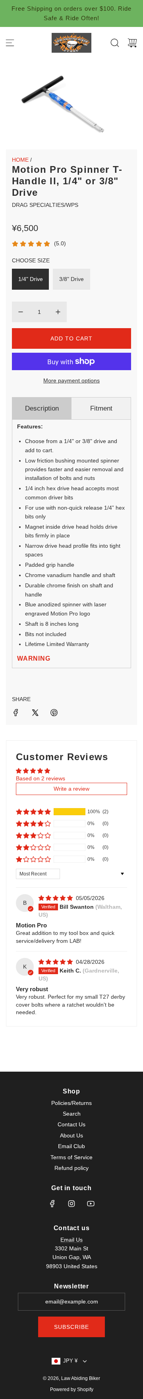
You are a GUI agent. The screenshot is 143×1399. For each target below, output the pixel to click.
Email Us (71, 1240)
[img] (56, 898)
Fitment (101, 408)
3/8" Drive (71, 279)
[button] (33, 811)
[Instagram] (71, 1203)
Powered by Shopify (71, 1389)
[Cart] (132, 43)
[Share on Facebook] (16, 714)
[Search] (115, 43)
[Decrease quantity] (20, 312)
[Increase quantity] (58, 312)
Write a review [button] (71, 789)
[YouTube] (90, 1203)
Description (42, 408)
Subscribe (71, 1327)
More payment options (71, 380)
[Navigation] (10, 43)
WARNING (33, 658)
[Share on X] (35, 714)
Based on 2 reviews (40, 778)
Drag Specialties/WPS (45, 205)
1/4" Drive (30, 279)
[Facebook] (52, 1203)
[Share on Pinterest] (54, 714)
